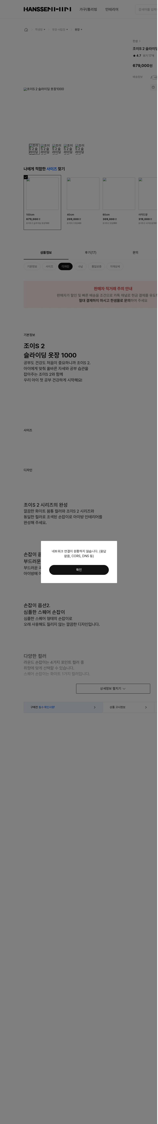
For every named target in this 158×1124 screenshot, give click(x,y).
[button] (79, 570)
